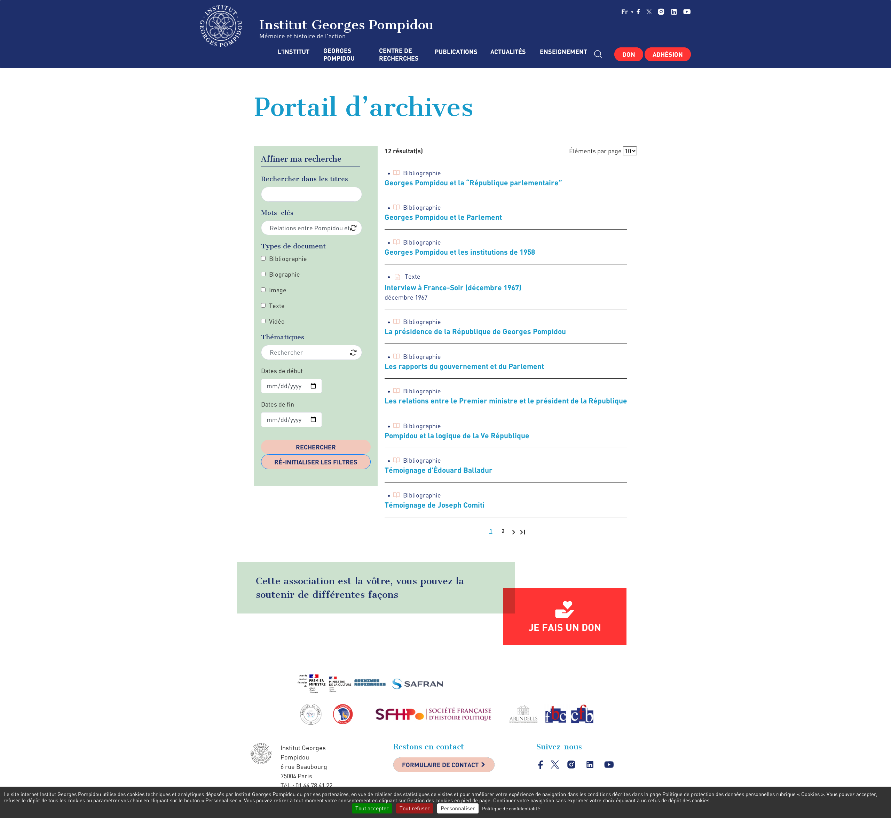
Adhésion (668, 54)
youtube (687, 12)
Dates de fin (277, 404)
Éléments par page (595, 151)
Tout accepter (372, 808)
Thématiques (282, 337)
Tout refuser (415, 808)
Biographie (284, 274)
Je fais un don (565, 627)
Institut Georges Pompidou (344, 25)
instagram (661, 12)
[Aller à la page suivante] (513, 531)
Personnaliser (458, 808)
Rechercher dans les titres (304, 179)
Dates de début (282, 371)
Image (277, 290)
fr (625, 11)
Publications (455, 51)
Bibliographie (288, 258)
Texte (277, 305)
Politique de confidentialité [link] (511, 808)
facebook (638, 11)
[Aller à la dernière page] (522, 531)
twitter (649, 11)
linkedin (674, 12)
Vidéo (277, 321)
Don (628, 54)
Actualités (508, 51)
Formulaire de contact (440, 765)
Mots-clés (277, 213)
